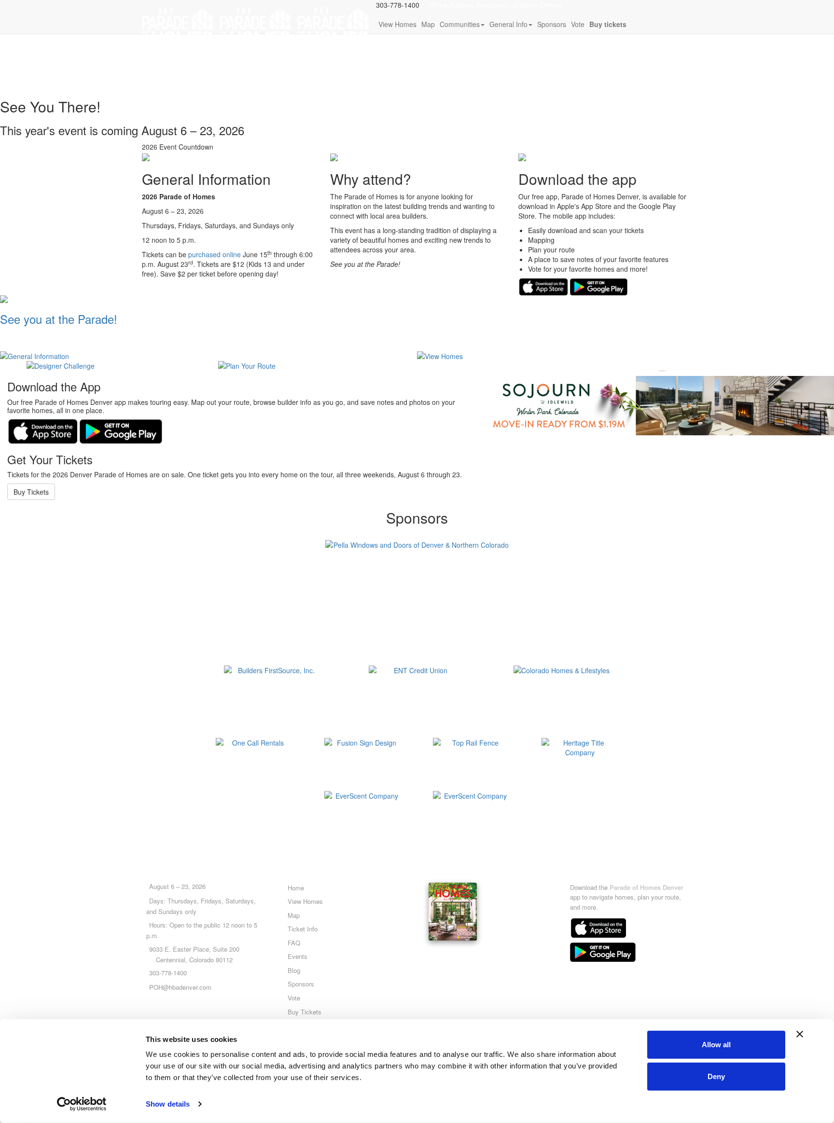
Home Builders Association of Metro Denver (495, 5)
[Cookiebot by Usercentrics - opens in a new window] (82, 1104)
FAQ (294, 942)
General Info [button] (508, 24)
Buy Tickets (31, 492)
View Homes (397, 24)
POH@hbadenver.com (180, 987)
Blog (294, 970)
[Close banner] (799, 1034)
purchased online (214, 254)
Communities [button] (460, 24)
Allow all (716, 1044)
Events (297, 956)
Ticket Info (303, 928)
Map (428, 24)
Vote (577, 24)
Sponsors (551, 24)
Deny (716, 1076)
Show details (168, 1104)
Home (296, 887)
